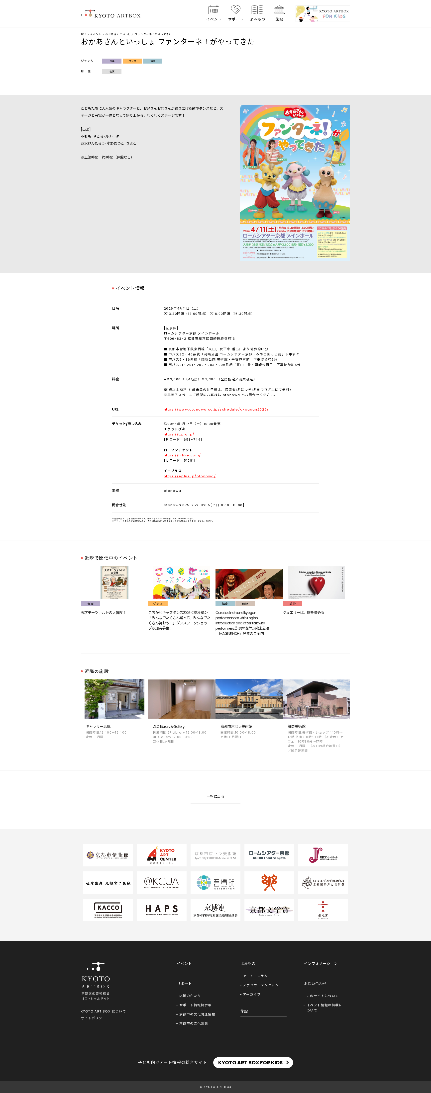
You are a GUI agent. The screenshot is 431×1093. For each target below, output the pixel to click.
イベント (214, 19)
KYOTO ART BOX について (103, 1011)
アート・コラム (255, 976)
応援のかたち (190, 996)
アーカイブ (252, 994)
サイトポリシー (93, 1018)
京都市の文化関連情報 (197, 1014)
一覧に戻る (215, 796)
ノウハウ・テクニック (261, 985)
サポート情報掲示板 (195, 1005)
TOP (83, 34)
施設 (279, 19)
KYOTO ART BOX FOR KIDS (250, 1062)
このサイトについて (323, 996)
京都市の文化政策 (193, 1023)
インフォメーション (321, 963)
